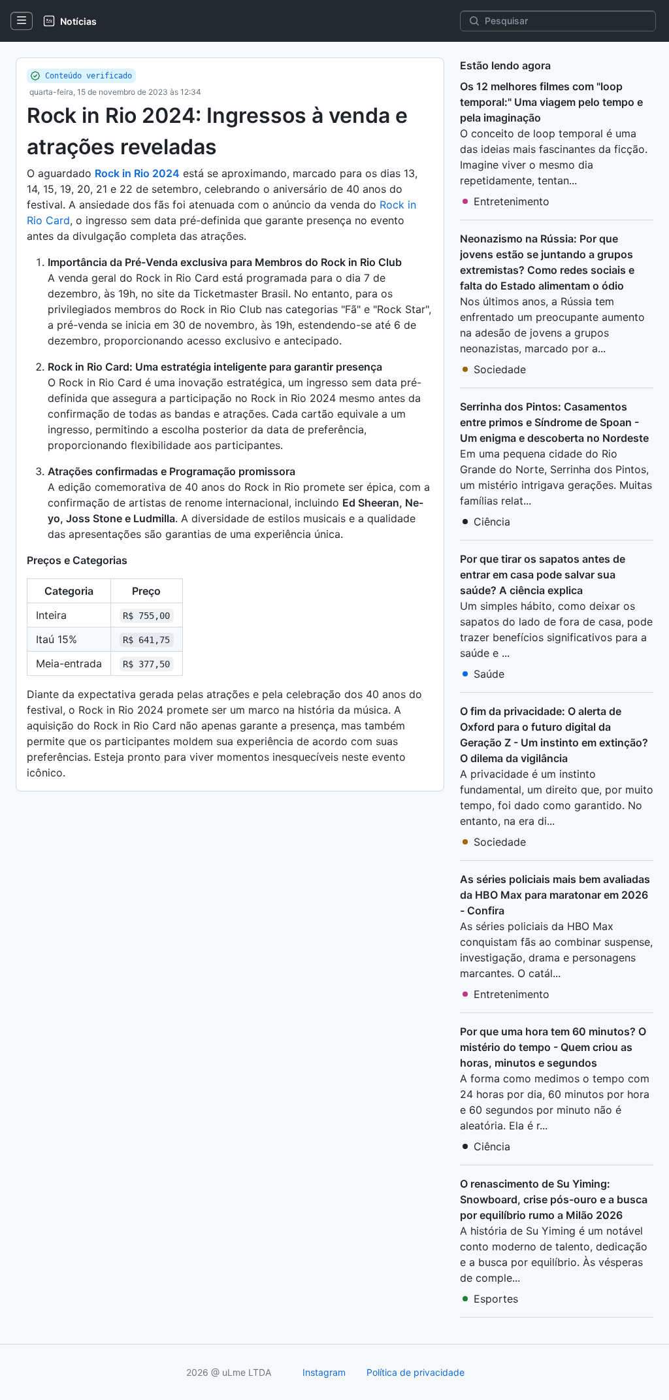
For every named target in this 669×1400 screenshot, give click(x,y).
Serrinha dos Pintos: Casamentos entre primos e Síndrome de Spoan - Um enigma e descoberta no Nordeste (554, 422)
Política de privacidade (416, 1372)
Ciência (492, 521)
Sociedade (500, 369)
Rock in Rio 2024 (137, 173)
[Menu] (21, 21)
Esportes (496, 1298)
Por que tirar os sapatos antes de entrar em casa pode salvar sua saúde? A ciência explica (542, 574)
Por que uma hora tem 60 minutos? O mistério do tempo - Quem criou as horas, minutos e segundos (553, 1047)
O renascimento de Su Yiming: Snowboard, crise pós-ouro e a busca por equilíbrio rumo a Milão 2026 (553, 1199)
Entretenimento (511, 201)
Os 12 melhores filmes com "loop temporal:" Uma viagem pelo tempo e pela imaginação (551, 102)
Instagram (324, 1372)
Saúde (489, 673)
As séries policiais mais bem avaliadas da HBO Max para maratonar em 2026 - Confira (555, 895)
